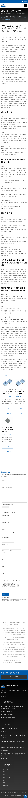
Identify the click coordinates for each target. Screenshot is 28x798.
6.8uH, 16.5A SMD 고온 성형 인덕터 (7, 429)
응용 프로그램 (6, 777)
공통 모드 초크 (21, 660)
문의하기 (10, 662)
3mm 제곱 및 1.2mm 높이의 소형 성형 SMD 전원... (13, 754)
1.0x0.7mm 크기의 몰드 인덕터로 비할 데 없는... (13, 748)
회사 (4, 771)
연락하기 (5, 785)
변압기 (4, 662)
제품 (4, 774)
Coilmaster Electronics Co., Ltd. (19, 792)
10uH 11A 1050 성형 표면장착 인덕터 (20, 391)
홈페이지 (5, 769)
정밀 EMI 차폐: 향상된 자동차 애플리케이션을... (13, 741)
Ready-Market (20, 795)
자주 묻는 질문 (17, 16)
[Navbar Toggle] (25, 5)
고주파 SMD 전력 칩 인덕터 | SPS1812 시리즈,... (13, 735)
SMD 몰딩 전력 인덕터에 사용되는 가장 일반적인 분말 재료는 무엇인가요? (13, 18)
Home (6, 16)
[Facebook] (1, 696)
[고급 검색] (25, 796)
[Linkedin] (5, 696)
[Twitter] (3, 696)
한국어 (25, 1)
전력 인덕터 (16, 660)
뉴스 (4, 780)
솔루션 (11, 16)
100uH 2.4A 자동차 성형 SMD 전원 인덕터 (7, 391)
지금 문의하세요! (14, 676)
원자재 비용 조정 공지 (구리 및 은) (9, 729)
